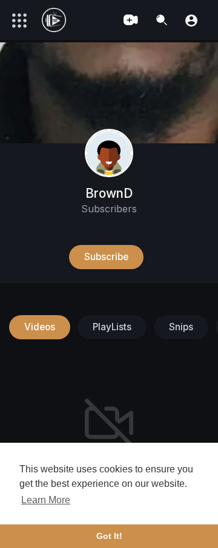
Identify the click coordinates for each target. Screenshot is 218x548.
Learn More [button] (45, 500)
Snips (181, 327)
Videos (39, 327)
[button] (191, 19)
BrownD (109, 193)
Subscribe (106, 257)
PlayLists (112, 327)
